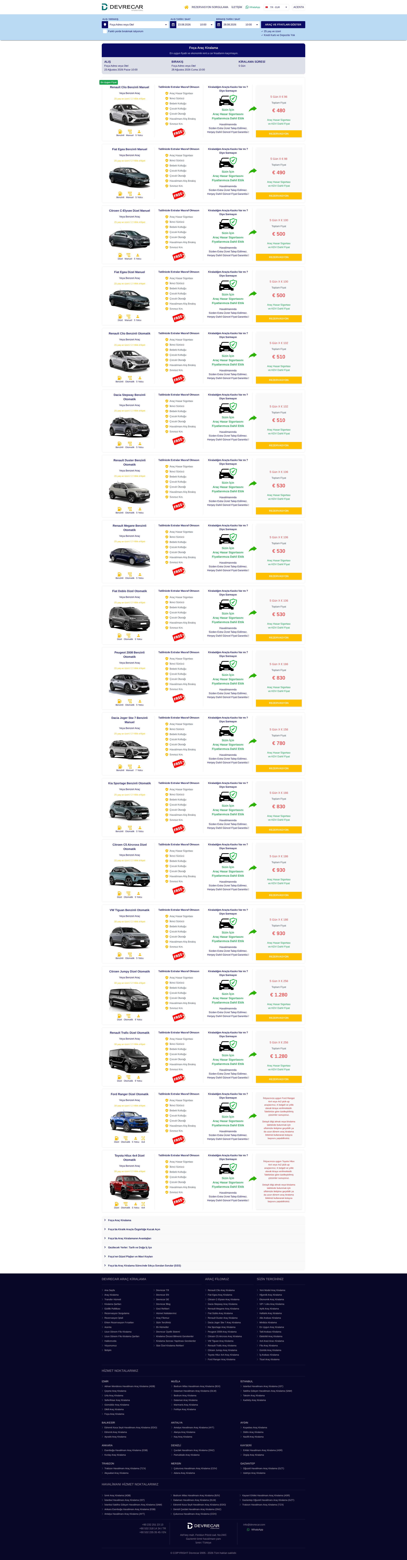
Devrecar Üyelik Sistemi (168, 1331)
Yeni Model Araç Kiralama (272, 1290)
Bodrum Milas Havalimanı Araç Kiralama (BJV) (197, 1386)
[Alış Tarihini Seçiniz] (173, 24)
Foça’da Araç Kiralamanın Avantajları (129, 1238)
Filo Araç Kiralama (268, 1345)
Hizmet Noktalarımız (166, 1313)
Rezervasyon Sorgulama (116, 1313)
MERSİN (176, 1463)
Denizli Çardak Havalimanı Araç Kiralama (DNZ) (197, 1509)
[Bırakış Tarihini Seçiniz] (219, 24)
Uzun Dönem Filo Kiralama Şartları (121, 1336)
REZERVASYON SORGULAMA (210, 7)
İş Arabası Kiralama (269, 1354)
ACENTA (298, 7)
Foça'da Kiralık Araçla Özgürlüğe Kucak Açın (134, 1229)
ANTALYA (177, 1422)
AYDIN (244, 1422)
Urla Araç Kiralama (113, 1395)
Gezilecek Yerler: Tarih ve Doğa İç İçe (130, 1247)
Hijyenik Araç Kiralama (270, 1295)
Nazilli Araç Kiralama (253, 1436)
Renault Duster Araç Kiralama (223, 1318)
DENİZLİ (176, 1445)
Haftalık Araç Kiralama (270, 1313)
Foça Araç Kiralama (119, 1220)
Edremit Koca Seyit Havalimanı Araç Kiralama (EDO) (130, 1427)
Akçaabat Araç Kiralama (116, 1473)
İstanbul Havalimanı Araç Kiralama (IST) (124, 1500)
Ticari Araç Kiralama (269, 1359)
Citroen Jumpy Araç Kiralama (222, 1350)
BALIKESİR (108, 1422)
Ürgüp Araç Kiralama (253, 1455)
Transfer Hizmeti (112, 1299)
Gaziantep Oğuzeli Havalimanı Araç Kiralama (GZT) (268, 1500)
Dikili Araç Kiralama (114, 1409)
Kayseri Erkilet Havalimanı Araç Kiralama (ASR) (266, 1495)
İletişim (107, 1350)
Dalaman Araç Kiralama (185, 1400)
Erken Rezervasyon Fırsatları (119, 1322)
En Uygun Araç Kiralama (271, 1327)
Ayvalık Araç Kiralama (115, 1436)
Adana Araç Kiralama (184, 1473)
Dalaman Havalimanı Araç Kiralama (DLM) (195, 1391)
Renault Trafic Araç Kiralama (222, 1345)
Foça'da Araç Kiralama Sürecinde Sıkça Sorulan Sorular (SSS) (144, 1265)
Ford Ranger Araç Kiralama (221, 1359)
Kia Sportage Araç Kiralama (221, 1327)
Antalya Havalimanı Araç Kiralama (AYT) (194, 1427)
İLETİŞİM (236, 7)
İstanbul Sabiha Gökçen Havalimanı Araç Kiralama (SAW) (133, 1504)
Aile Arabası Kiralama (270, 1318)
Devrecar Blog (163, 1304)
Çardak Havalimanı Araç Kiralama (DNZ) (194, 1450)
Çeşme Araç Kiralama (115, 1391)
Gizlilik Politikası (112, 1308)
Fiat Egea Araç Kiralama (220, 1295)
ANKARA (107, 1445)
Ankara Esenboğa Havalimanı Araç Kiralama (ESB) (129, 1509)
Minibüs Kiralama (268, 1322)
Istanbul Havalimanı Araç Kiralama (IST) (263, 1386)
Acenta (107, 1327)
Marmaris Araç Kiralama (186, 1404)
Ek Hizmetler (162, 1327)
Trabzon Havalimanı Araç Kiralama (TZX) (125, 1468)
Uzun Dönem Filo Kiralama (117, 1331)
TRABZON (108, 1463)
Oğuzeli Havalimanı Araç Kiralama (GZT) (263, 1468)
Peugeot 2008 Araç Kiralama (222, 1331)
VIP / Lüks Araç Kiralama (271, 1304)
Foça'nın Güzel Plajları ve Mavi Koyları (130, 1256)
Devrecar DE (162, 1299)
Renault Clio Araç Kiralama (221, 1290)
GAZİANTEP (247, 1463)
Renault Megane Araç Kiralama (223, 1308)
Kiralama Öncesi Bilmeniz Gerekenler (175, 1336)
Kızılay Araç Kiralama (115, 1455)
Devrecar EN (162, 1295)
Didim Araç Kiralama (253, 1432)
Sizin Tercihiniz (163, 1322)
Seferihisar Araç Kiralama (117, 1400)
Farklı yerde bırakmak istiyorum (125, 31)
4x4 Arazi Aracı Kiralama (271, 1341)
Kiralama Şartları (112, 1304)
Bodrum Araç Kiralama (185, 1395)
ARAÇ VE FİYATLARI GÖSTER (283, 24)
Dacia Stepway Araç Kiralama (222, 1304)
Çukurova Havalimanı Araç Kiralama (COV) (195, 1468)
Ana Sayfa (109, 1290)
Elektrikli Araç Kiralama (270, 1336)
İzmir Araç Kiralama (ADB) (117, 1495)
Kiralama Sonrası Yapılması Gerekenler (176, 1341)
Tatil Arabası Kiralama (270, 1331)
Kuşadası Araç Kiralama (255, 1427)
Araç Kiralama (111, 1295)
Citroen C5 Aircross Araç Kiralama (225, 1336)
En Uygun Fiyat (109, 82)
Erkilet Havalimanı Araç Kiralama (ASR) (263, 1450)
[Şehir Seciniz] (105, 24)
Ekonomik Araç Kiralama (271, 1299)
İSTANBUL (246, 1381)
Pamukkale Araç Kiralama (187, 1455)
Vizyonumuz (110, 1345)
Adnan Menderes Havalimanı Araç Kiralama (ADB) (129, 1386)
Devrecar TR (162, 1290)
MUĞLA (175, 1381)
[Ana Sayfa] (186, 7)
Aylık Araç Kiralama (269, 1308)
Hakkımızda (110, 1341)
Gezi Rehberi (162, 1308)
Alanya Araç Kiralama (184, 1432)
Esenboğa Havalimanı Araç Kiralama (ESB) (126, 1450)
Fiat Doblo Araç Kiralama (220, 1313)
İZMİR (105, 1381)
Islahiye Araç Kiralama (254, 1473)
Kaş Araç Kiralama (183, 1436)
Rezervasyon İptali (113, 1318)
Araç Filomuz (162, 1318)
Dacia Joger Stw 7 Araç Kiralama (224, 1322)
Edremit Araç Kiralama (115, 1432)
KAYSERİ (246, 1445)
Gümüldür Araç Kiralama (116, 1404)
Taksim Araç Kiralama (254, 1395)
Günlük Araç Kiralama (270, 1350)
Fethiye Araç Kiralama (185, 1409)
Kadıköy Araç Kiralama (254, 1400)
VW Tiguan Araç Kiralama (220, 1341)
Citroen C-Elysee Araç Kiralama (223, 1299)
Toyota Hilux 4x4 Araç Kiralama (223, 1354)
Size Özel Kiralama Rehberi (170, 1345)
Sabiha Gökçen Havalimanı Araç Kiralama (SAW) (267, 1391)
